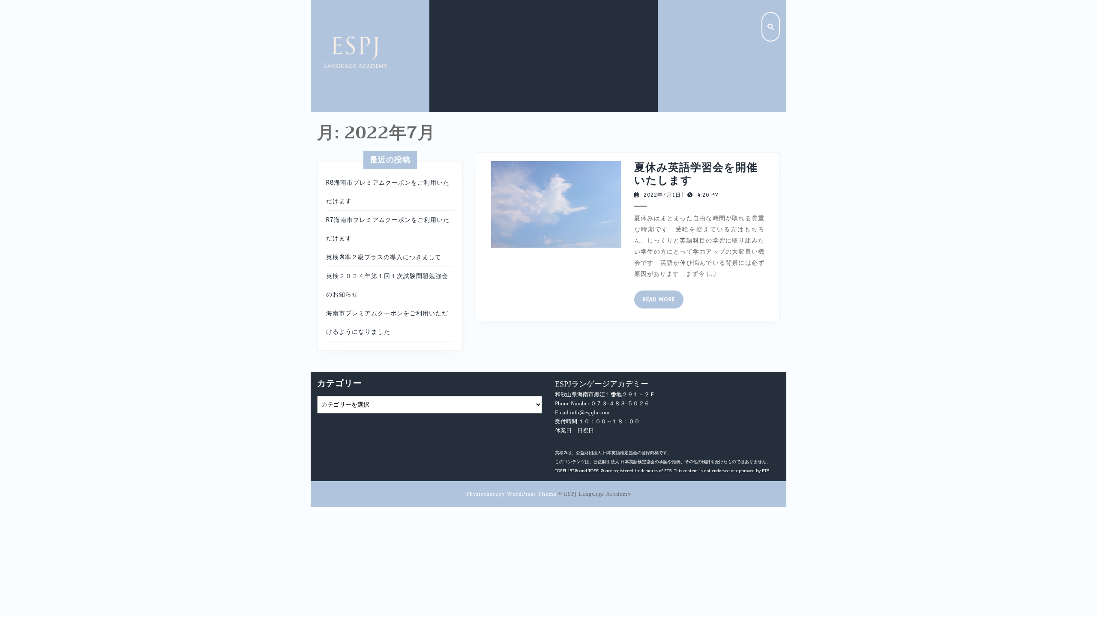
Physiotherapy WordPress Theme (511, 494)
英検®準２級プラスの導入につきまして (383, 257)
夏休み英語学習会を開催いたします (696, 173)
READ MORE (663, 301)
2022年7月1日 (662, 195)
